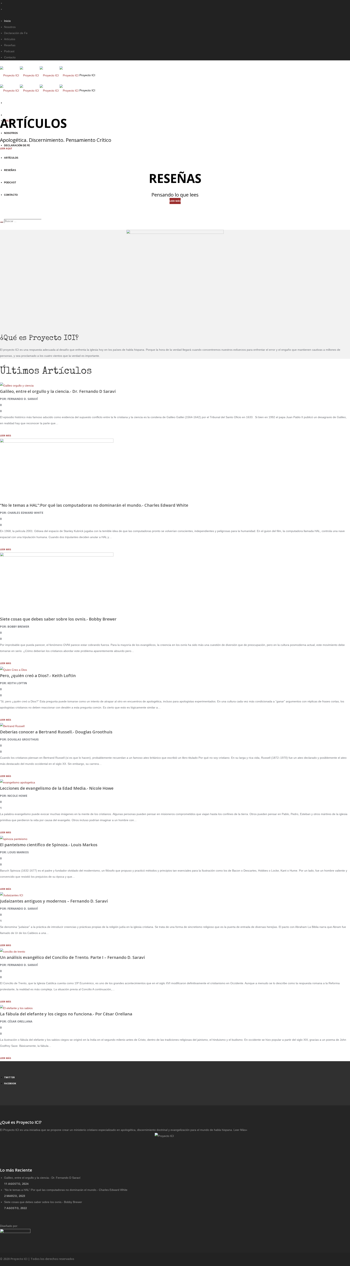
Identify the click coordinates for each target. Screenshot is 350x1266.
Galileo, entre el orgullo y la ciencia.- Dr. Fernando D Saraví (42, 1177)
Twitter (9, 1077)
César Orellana (19, 1021)
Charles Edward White (25, 513)
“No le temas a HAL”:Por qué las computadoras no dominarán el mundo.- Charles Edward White (65, 1189)
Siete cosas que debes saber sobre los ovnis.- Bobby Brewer (43, 1202)
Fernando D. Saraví (22, 399)
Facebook (10, 1083)
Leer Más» (240, 1129)
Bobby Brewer (18, 626)
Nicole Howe (17, 796)
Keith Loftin (17, 683)
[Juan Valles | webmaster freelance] (15, 1233)
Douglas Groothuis (23, 739)
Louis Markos (18, 852)
